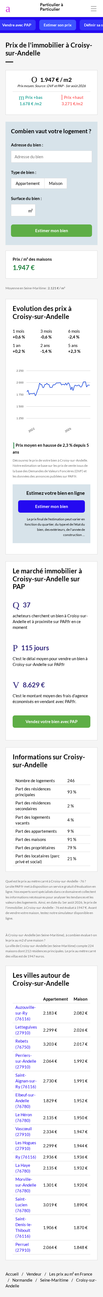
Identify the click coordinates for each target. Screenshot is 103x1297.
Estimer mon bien (51, 506)
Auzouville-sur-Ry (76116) (25, 1013)
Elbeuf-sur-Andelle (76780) (25, 1100)
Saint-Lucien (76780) (22, 1204)
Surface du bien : (26, 198)
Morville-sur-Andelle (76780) (25, 1185)
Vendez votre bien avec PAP (51, 721)
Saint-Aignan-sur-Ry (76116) (26, 1081)
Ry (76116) (25, 1156)
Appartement (28, 183)
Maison (55, 183)
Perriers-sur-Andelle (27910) (25, 1061)
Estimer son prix (58, 25)
